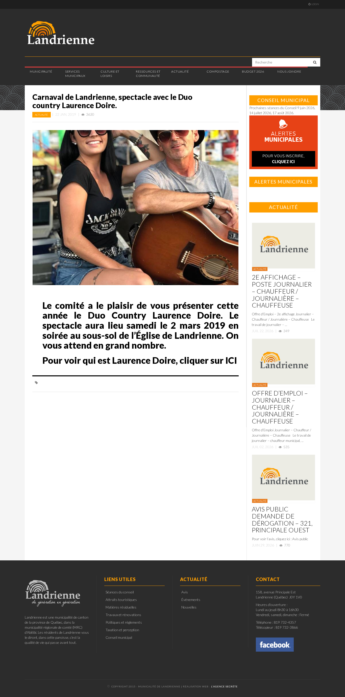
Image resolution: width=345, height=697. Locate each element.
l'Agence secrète (224, 686)
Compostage (218, 71)
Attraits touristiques (121, 599)
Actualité (41, 114)
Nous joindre (289, 71)
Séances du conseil (120, 592)
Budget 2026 (253, 71)
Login (315, 4)
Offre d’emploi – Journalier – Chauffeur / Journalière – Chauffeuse (280, 407)
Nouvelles (188, 607)
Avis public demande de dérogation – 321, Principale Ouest (282, 519)
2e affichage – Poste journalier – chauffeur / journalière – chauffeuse (282, 291)
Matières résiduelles (121, 607)
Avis (184, 592)
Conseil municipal (119, 637)
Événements (190, 599)
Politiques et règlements (124, 622)
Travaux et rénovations (123, 615)
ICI (230, 360)
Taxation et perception (122, 630)
